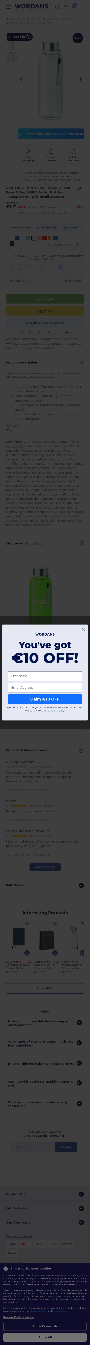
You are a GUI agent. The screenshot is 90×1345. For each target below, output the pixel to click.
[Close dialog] (83, 629)
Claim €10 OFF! (45, 699)
